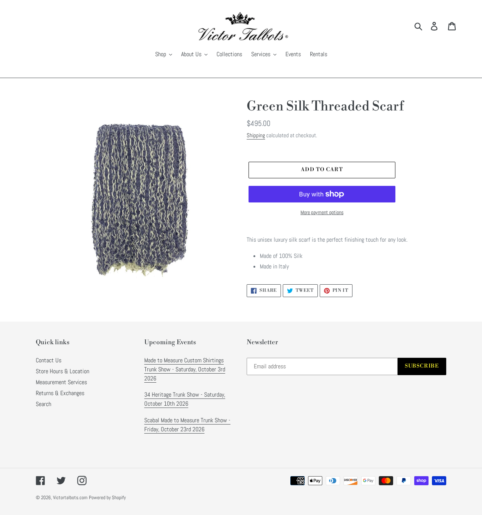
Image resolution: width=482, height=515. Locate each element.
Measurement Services (61, 382)
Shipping (256, 135)
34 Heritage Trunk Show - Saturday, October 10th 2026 (184, 399)
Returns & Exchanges (60, 393)
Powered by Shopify (107, 497)
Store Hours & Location (62, 371)
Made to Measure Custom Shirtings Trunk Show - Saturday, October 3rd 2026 (184, 369)
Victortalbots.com (70, 497)
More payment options (321, 212)
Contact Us (48, 360)
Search (43, 404)
